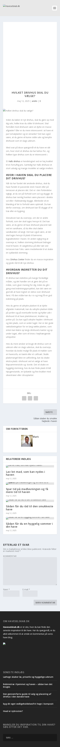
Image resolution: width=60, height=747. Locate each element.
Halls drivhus (14, 161)
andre (34, 101)
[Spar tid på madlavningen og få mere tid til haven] (30, 483)
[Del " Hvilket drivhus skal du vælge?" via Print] (36, 398)
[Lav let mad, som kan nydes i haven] (30, 466)
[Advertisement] (30, 53)
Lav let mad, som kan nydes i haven (25, 473)
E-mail (26, 589)
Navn (6, 589)
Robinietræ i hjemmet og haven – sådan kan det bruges (27, 685)
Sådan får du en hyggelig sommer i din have (29, 525)
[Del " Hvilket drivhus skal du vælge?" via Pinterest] (30, 398)
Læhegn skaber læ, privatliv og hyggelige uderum (28, 676)
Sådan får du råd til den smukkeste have (29, 507)
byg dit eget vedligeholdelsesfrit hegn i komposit (28, 703)
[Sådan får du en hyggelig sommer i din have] (30, 518)
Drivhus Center (17, 259)
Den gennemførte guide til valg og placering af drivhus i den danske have (27, 695)
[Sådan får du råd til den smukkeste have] (30, 501)
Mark (36, 436)
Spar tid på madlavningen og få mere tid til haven (27, 490)
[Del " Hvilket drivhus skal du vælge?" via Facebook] (24, 398)
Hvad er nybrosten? (13, 711)
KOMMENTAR (9, 556)
